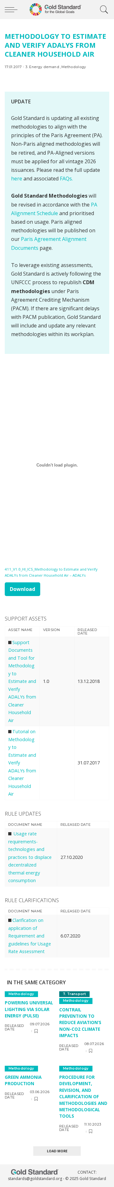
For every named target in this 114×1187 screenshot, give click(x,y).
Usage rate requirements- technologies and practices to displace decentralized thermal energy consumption (30, 857)
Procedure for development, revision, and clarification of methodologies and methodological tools (83, 1096)
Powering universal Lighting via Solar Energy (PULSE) (29, 1009)
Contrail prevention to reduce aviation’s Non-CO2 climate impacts (80, 1023)
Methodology (73, 67)
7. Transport (74, 994)
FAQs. (66, 178)
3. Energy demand (42, 67)
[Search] (102, 9)
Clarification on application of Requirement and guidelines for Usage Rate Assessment (29, 935)
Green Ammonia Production (23, 1080)
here (16, 178)
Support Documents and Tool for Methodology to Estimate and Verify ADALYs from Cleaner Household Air (22, 681)
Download (22, 589)
